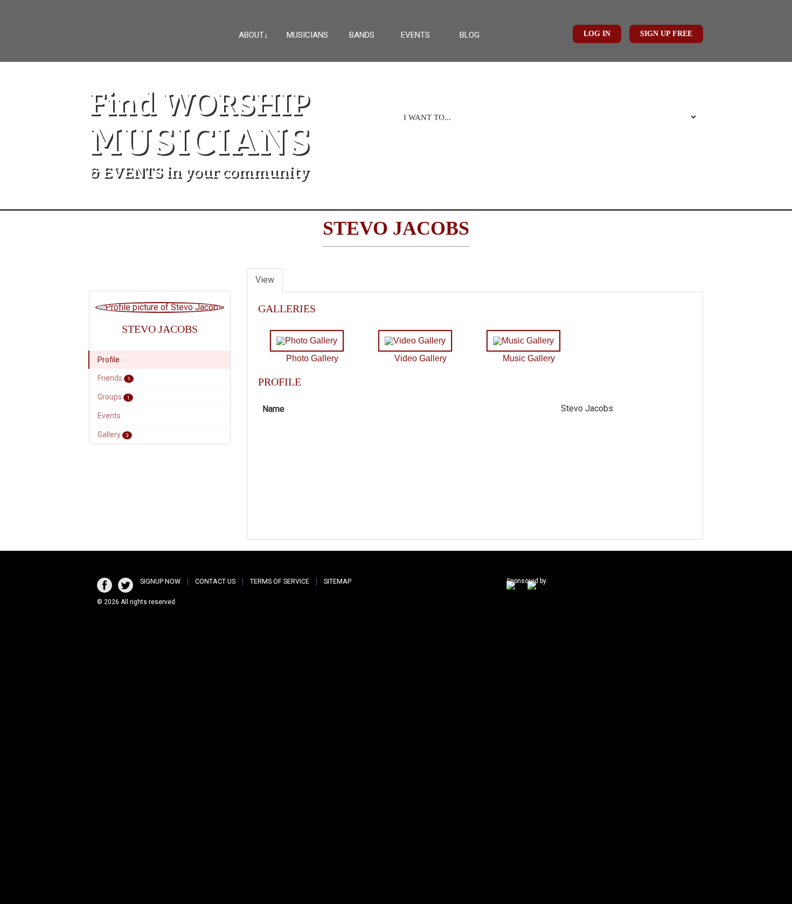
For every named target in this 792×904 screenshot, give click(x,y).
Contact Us (215, 581)
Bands (361, 35)
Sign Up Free (666, 34)
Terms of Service (279, 581)
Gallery (113, 434)
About (251, 35)
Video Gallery (420, 358)
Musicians (307, 35)
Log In (596, 34)
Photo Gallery (312, 358)
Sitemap (337, 581)
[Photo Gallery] (309, 341)
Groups (114, 397)
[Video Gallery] (418, 341)
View (264, 280)
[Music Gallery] (526, 341)
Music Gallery (529, 358)
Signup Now (160, 581)
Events (415, 35)
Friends (114, 378)
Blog (470, 35)
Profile (109, 359)
